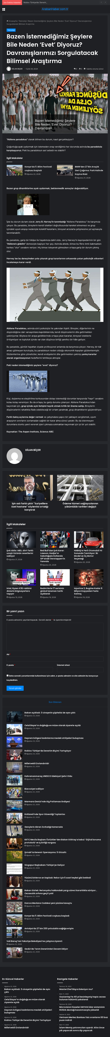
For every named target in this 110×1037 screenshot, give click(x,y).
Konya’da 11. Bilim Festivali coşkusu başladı (46, 915)
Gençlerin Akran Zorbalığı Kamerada (43, 826)
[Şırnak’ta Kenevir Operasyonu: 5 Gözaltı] (14, 856)
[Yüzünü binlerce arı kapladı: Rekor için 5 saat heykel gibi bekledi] (14, 881)
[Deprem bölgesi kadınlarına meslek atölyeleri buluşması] (14, 742)
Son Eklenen (55, 702)
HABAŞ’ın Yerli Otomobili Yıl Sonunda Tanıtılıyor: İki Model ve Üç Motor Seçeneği (88, 554)
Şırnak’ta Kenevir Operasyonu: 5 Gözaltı (45, 852)
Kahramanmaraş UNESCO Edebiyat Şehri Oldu (48, 776)
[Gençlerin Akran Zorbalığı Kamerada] (14, 830)
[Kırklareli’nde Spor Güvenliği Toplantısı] (14, 818)
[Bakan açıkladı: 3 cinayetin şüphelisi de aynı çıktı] (14, 716)
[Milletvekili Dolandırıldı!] (14, 767)
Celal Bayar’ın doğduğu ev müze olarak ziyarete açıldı (52, 725)
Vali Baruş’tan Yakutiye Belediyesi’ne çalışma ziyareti (34, 941)
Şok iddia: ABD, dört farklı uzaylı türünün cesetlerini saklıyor (20, 553)
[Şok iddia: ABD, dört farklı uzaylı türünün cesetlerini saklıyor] (21, 539)
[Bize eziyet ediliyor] (14, 792)
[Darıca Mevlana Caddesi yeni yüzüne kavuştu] (14, 907)
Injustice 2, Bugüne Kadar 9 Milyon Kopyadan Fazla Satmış (88, 591)
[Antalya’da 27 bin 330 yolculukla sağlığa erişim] (14, 932)
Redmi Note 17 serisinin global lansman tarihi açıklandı (52, 591)
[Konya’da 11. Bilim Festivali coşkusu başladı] (14, 170)
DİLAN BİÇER (17, 69)
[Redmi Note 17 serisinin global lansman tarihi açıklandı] (55, 577)
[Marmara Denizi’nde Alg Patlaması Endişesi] (14, 805)
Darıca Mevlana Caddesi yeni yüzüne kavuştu (48, 903)
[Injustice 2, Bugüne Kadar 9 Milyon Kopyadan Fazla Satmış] (88, 577)
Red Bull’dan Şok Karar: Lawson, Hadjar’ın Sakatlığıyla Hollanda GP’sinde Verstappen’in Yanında (52, 556)
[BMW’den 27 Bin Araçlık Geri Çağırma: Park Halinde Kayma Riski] (65, 170)
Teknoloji (22, 21)
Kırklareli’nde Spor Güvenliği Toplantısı (44, 814)
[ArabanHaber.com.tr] (55, 9)
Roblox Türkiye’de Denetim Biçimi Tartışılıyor (42, 2)
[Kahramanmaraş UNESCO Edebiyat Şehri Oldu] (14, 780)
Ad (9, 654)
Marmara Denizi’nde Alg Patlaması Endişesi (47, 801)
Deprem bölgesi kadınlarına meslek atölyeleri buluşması (54, 738)
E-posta (11, 665)
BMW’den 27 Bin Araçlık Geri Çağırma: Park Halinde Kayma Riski (89, 170)
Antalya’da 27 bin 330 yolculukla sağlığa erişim (49, 928)
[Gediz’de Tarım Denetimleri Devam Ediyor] (14, 952)
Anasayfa (12, 21)
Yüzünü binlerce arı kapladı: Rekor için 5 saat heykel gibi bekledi (57, 877)
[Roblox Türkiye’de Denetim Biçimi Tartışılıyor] (14, 754)
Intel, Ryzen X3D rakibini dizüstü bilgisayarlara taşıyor (19, 591)
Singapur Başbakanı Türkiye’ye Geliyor (44, 865)
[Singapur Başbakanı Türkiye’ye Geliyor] (14, 869)
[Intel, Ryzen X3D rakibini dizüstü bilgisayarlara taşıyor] (21, 577)
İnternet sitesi (63, 665)
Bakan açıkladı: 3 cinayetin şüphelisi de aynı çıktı (49, 712)
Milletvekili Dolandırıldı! (36, 763)
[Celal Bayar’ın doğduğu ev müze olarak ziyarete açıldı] (14, 729)
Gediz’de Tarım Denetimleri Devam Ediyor (46, 948)
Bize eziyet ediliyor (34, 788)
